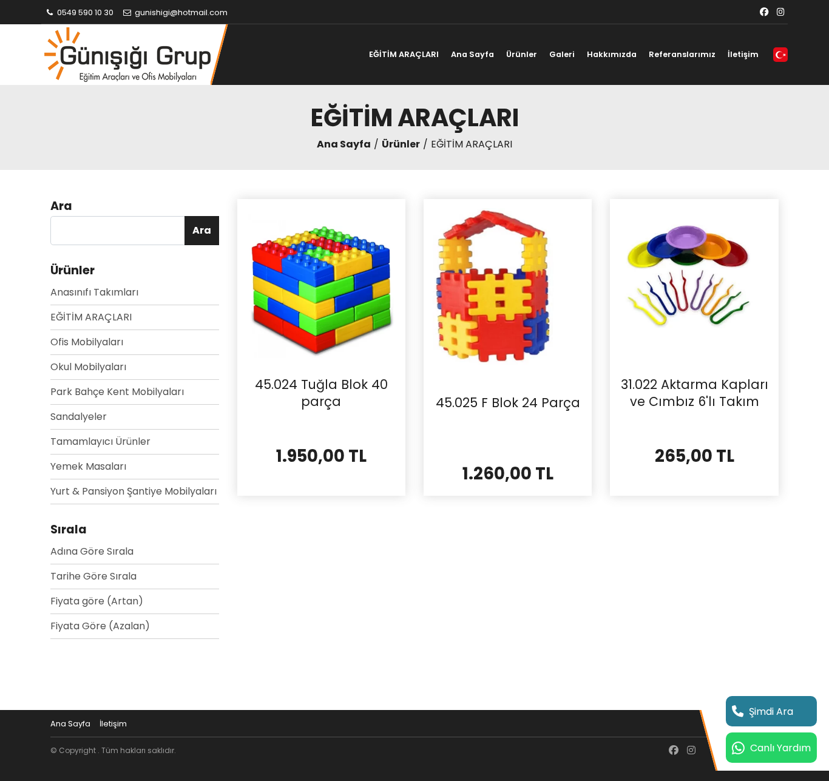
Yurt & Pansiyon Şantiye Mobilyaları (133, 491)
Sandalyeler (78, 417)
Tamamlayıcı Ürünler (100, 441)
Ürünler (521, 54)
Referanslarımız (682, 54)
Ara (201, 230)
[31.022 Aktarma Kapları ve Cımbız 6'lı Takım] (694, 282)
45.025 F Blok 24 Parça (508, 402)
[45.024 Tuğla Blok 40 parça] (321, 282)
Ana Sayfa (472, 54)
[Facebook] (764, 12)
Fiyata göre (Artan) (96, 601)
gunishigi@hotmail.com (180, 12)
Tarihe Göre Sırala (93, 576)
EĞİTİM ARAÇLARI (404, 54)
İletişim (743, 54)
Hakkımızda (612, 54)
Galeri (562, 54)
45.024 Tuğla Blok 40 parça (321, 393)
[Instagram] (781, 12)
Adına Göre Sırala (92, 551)
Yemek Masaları (88, 466)
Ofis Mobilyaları (86, 342)
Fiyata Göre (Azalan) (100, 626)
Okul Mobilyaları (88, 367)
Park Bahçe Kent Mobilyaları (117, 392)
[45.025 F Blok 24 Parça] (508, 292)
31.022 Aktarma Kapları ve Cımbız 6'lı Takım (694, 393)
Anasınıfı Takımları (94, 292)
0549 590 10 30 (84, 12)
